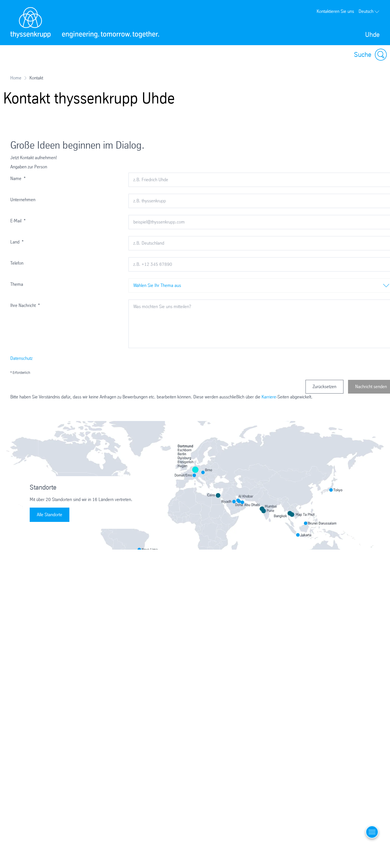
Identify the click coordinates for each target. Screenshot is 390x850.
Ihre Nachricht (25, 305)
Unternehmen (22, 199)
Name (18, 178)
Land (17, 242)
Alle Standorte (49, 514)
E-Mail (18, 221)
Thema (16, 284)
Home (15, 78)
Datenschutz (21, 358)
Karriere (269, 397)
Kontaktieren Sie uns (335, 11)
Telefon (16, 263)
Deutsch (366, 11)
